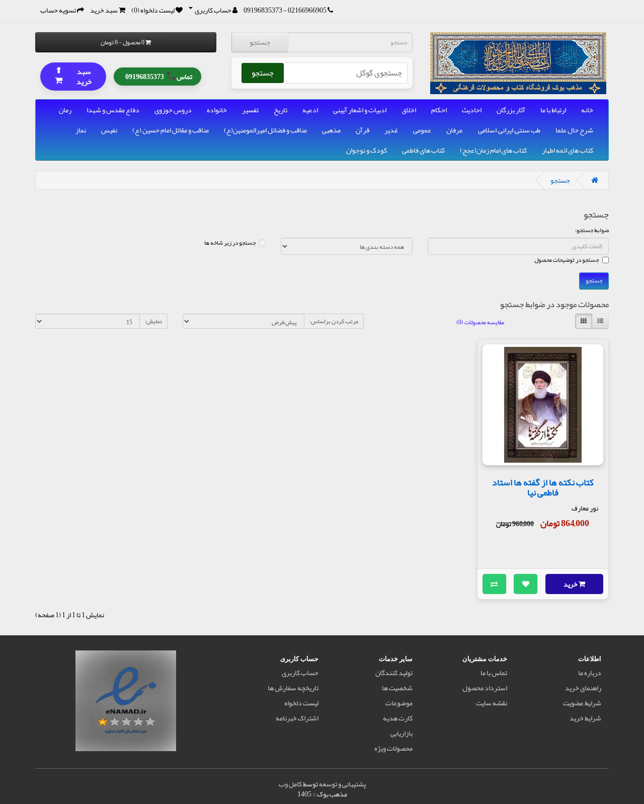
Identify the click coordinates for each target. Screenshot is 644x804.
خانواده (217, 110)
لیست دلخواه (301, 703)
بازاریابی (401, 733)
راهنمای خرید (583, 688)
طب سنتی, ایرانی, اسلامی (509, 130)
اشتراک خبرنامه (297, 718)
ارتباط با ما (553, 110)
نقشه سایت (491, 703)
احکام (439, 110)
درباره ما (589, 673)
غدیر (391, 130)
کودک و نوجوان (366, 150)
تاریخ (280, 110)
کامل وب (290, 784)
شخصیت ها (397, 688)
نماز (80, 130)
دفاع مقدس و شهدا (113, 110)
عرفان (454, 130)
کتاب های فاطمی (423, 150)
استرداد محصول (484, 688)
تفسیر (250, 110)
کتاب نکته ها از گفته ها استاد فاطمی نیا (543, 487)
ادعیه (310, 110)
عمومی (422, 130)
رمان (65, 110)
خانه (587, 110)
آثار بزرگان (511, 110)
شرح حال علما (574, 130)
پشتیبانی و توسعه (342, 784)
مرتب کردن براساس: (333, 321)
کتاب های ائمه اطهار (567, 150)
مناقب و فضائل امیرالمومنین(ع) (265, 130)
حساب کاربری (300, 673)
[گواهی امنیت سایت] (125, 703)
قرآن (362, 130)
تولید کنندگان (394, 673)
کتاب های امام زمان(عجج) (493, 150)
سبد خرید (73, 75)
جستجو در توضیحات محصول (566, 260)
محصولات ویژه (393, 748)
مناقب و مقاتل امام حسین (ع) (170, 130)
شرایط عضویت (582, 703)
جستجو (260, 42)
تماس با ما (493, 673)
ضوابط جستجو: (592, 230)
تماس (158, 75)
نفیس (109, 130)
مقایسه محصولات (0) (480, 322)
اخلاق (408, 110)
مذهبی (331, 130)
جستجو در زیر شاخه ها (230, 243)
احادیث (471, 110)
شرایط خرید (585, 718)
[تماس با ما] (330, 10)
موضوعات (399, 703)
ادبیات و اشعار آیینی (359, 110)
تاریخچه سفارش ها (293, 688)
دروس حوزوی (173, 110)
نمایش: (153, 321)
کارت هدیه (398, 718)
